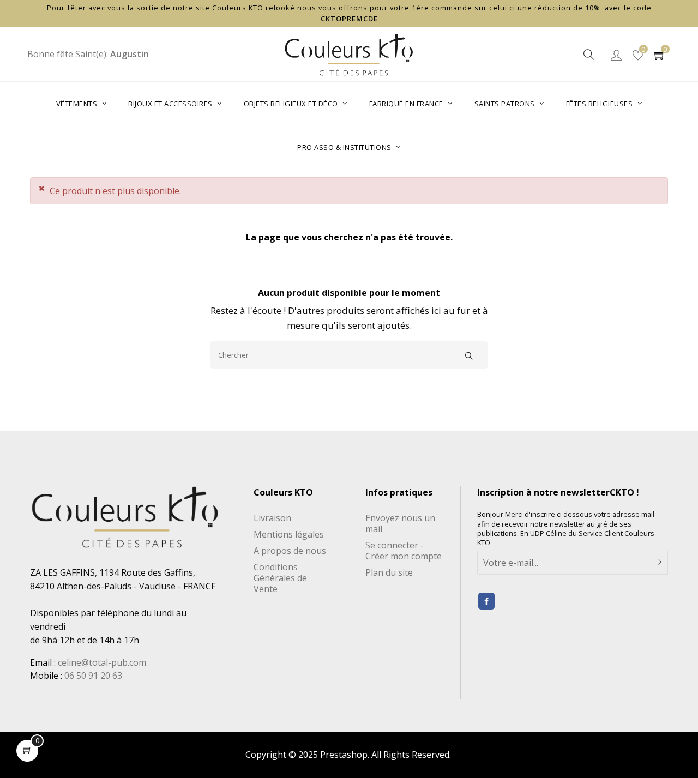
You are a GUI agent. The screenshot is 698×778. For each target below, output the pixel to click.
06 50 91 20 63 (93, 675)
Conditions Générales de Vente (280, 578)
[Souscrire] (659, 563)
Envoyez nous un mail (400, 523)
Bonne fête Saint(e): (88, 54)
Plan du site (389, 572)
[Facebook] (486, 601)
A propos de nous (290, 551)
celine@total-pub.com (102, 662)
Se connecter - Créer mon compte (403, 550)
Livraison (272, 518)
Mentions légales (289, 534)
